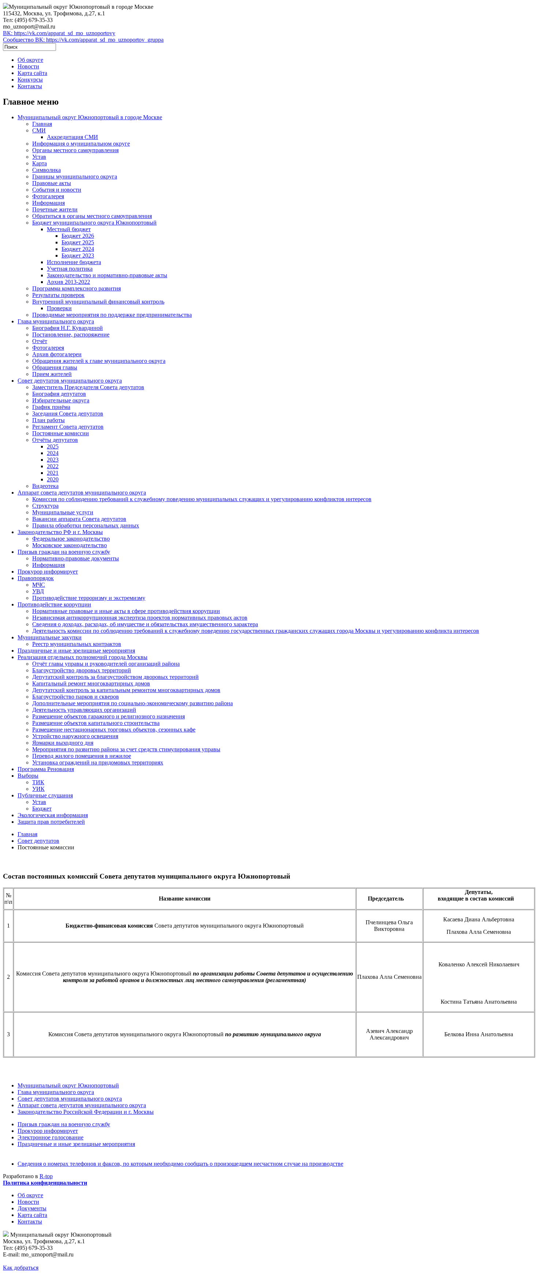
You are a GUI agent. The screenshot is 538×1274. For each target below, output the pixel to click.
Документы (32, 1208)
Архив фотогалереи (57, 354)
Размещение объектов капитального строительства (96, 723)
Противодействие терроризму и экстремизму (88, 598)
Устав (39, 157)
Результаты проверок (58, 295)
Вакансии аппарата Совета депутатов (79, 519)
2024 (53, 453)
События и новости (56, 190)
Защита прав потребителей (51, 822)
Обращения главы (54, 367)
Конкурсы (30, 79)
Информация (48, 203)
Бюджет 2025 (77, 242)
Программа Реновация (46, 769)
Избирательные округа (60, 400)
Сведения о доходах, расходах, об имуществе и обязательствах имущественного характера (145, 624)
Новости (28, 66)
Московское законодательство (69, 545)
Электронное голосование (50, 1137)
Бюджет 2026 (77, 236)
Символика (46, 170)
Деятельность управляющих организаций (84, 710)
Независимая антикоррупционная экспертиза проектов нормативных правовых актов (139, 618)
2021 (53, 473)
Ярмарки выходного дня (62, 743)
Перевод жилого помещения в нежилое (81, 756)
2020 (53, 479)
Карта (39, 163)
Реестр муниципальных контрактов (76, 644)
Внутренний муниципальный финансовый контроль (98, 301)
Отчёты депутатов (55, 440)
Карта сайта (32, 73)
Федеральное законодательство (71, 538)
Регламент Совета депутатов (68, 427)
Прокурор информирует (48, 571)
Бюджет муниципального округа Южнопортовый (94, 222)
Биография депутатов (59, 394)
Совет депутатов (38, 841)
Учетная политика (70, 269)
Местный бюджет (69, 229)
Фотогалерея (48, 196)
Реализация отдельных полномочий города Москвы (82, 657)
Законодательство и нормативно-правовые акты (107, 275)
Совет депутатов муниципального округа (70, 380)
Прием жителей (52, 374)
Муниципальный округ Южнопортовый (68, 1085)
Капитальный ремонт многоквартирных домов (91, 683)
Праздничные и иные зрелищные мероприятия (76, 650)
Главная (42, 124)
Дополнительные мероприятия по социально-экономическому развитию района (132, 703)
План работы (48, 420)
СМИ (39, 130)
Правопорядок (36, 578)
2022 (53, 466)
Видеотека (45, 486)
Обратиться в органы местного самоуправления (92, 216)
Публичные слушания (45, 795)
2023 (53, 459)
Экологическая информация (53, 815)
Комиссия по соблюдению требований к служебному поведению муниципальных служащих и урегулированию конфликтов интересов (201, 499)
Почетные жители (55, 209)
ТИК (38, 782)
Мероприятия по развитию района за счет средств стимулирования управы (126, 749)
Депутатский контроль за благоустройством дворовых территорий (115, 677)
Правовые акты (51, 183)
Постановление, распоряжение (70, 334)
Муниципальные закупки (50, 637)
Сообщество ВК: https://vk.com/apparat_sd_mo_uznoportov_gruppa (83, 40)
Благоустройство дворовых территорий (81, 670)
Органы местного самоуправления (75, 150)
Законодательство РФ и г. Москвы (60, 532)
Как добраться (20, 1267)
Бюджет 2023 (77, 255)
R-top (46, 1176)
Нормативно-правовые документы (75, 558)
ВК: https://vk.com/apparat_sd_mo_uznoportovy (59, 33)
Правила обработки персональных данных (85, 525)
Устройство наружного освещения (75, 736)
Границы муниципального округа (74, 176)
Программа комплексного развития (76, 288)
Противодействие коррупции (54, 604)
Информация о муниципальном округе (81, 143)
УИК (38, 789)
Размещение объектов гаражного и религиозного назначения (108, 716)
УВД (38, 591)
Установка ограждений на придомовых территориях (97, 762)
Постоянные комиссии (60, 433)
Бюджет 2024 (77, 249)
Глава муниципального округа (56, 321)
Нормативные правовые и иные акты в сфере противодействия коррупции (126, 611)
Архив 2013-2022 (68, 282)
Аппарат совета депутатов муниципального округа (82, 492)
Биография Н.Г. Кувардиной (67, 328)
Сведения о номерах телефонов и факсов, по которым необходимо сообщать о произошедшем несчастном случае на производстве (180, 1164)
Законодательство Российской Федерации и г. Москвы (86, 1112)
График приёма (51, 407)
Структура (45, 506)
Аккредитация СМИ (72, 137)
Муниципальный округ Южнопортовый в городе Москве (90, 117)
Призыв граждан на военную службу (64, 552)
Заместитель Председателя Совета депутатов (88, 387)
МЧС (38, 585)
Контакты (30, 86)
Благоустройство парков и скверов (75, 697)
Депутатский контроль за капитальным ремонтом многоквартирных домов (126, 690)
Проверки (59, 308)
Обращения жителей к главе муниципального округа (98, 361)
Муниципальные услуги (62, 512)
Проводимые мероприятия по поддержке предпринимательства (112, 315)
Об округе (30, 60)
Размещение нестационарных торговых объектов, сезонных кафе (113, 729)
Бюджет (42, 808)
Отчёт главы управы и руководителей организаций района (106, 664)
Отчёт (39, 341)
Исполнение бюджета (74, 262)
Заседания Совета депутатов (67, 413)
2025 (53, 446)
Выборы (28, 776)
